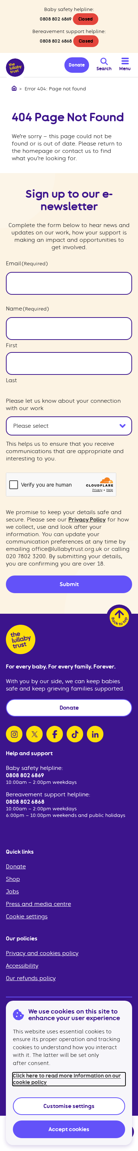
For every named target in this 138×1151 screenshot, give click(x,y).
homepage (37, 151)
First (11, 345)
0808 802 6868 (56, 41)
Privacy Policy (87, 519)
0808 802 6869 (55, 19)
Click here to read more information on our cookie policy (67, 1079)
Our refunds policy (31, 978)
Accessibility (22, 965)
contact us (76, 151)
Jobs (12, 891)
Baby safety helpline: (34, 768)
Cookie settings (26, 916)
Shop (13, 879)
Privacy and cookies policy (42, 953)
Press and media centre (38, 904)
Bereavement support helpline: (48, 794)
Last (11, 380)
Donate (16, 866)
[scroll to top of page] (119, 617)
